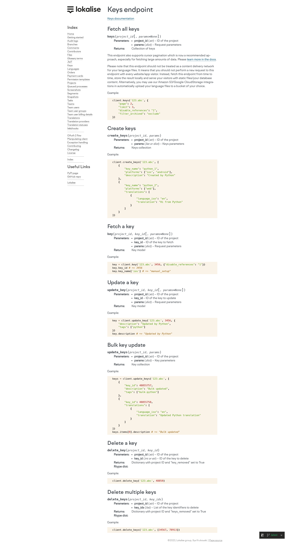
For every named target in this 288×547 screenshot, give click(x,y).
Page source (215, 540)
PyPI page (72, 173)
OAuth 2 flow (74, 135)
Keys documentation (120, 18)
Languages (73, 69)
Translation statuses (77, 125)
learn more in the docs (201, 59)
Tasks (70, 100)
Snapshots (72, 97)
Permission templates (78, 79)
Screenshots (73, 90)
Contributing (74, 146)
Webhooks (72, 128)
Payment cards (75, 76)
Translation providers (78, 121)
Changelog (73, 149)
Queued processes (77, 86)
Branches (72, 44)
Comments (73, 48)
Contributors (74, 51)
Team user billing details (79, 114)
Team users (73, 107)
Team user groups (76, 111)
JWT (69, 62)
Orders (71, 72)
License (71, 153)
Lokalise (71, 182)
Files (69, 55)
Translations (73, 118)
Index (72, 27)
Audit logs (72, 41)
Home (70, 34)
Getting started (75, 37)
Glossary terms (75, 58)
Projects (71, 83)
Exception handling (77, 142)
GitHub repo (74, 176)
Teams (70, 104)
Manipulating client (77, 139)
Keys (69, 65)
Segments (72, 93)
